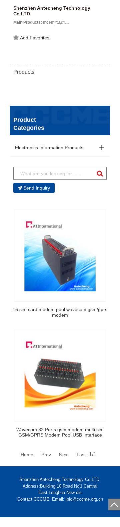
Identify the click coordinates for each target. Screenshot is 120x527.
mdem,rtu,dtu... (41, 22)
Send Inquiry (36, 188)
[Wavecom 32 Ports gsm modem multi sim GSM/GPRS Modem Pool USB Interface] (60, 376)
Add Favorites (34, 37)
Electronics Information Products (49, 147)
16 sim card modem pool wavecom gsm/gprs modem (60, 312)
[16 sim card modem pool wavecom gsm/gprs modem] (60, 256)
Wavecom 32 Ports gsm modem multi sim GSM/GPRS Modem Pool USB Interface (60, 432)
